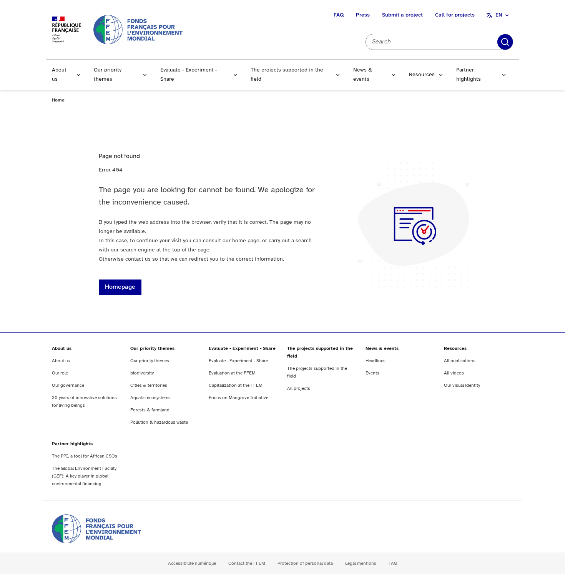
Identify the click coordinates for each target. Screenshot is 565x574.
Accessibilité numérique (192, 563)
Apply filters (505, 42)
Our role (60, 373)
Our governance (68, 385)
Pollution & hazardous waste (159, 422)
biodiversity (142, 373)
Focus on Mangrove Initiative (238, 397)
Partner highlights (468, 74)
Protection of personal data (305, 563)
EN (498, 15)
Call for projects (455, 15)
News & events (362, 74)
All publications (459, 360)
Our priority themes (107, 74)
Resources (422, 75)
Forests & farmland (150, 410)
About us (59, 74)
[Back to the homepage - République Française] (138, 29)
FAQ (339, 15)
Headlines (376, 360)
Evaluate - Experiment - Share (188, 74)
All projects (298, 388)
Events (372, 373)
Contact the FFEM (246, 563)
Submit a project (402, 15)
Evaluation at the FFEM (232, 373)
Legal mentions (360, 563)
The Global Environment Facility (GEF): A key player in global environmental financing (84, 476)
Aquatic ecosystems (150, 397)
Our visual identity (462, 385)
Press (363, 15)
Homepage (120, 287)
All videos (454, 373)
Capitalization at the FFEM (236, 385)
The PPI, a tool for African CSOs (84, 456)
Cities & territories (148, 385)
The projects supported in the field (287, 74)
